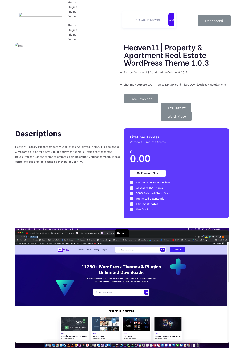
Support (73, 16)
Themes (73, 2)
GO (171, 20)
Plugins (72, 7)
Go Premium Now (148, 173)
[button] (95, 20)
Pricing (72, 11)
